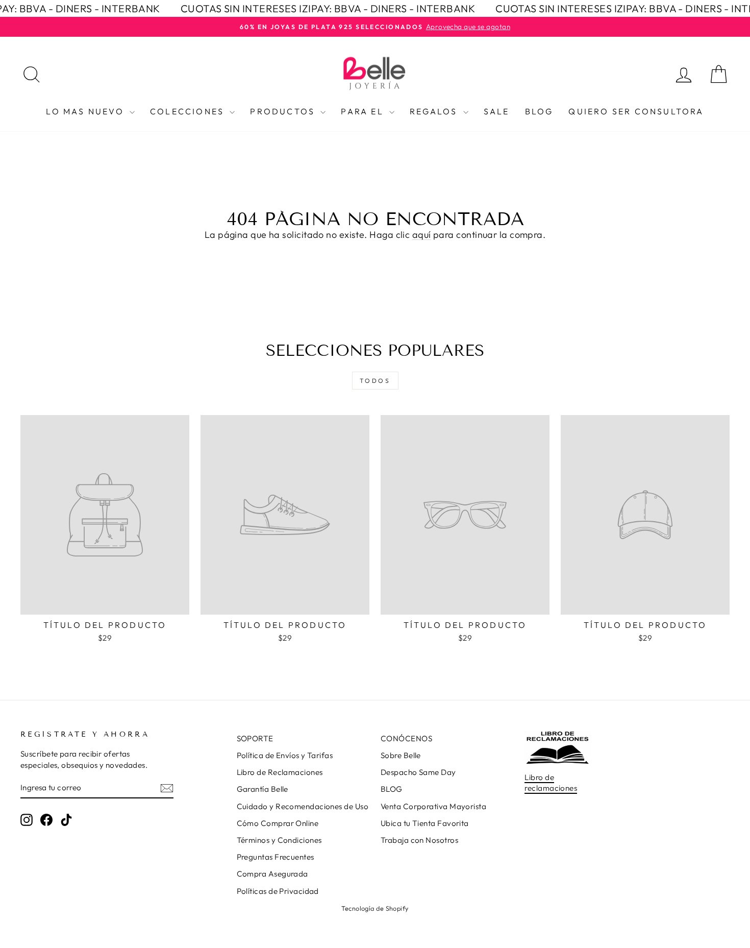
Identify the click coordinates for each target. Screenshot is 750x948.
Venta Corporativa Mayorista (433, 806)
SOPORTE (255, 738)
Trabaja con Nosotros (419, 840)
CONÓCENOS (406, 738)
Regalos (435, 111)
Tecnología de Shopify (374, 908)
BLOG (392, 789)
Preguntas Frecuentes (275, 857)
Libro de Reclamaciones (280, 772)
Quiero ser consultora (636, 111)
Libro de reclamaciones (550, 782)
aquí (421, 234)
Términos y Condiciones (279, 840)
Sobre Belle (401, 755)
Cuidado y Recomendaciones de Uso (302, 806)
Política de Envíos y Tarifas (285, 755)
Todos (375, 380)
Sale (497, 111)
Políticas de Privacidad (278, 891)
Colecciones (188, 111)
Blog (539, 111)
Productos (284, 111)
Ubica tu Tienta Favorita (425, 823)
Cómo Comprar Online (278, 823)
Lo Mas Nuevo (86, 111)
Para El (364, 111)
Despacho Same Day (418, 772)
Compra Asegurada (272, 874)
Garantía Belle (262, 789)
